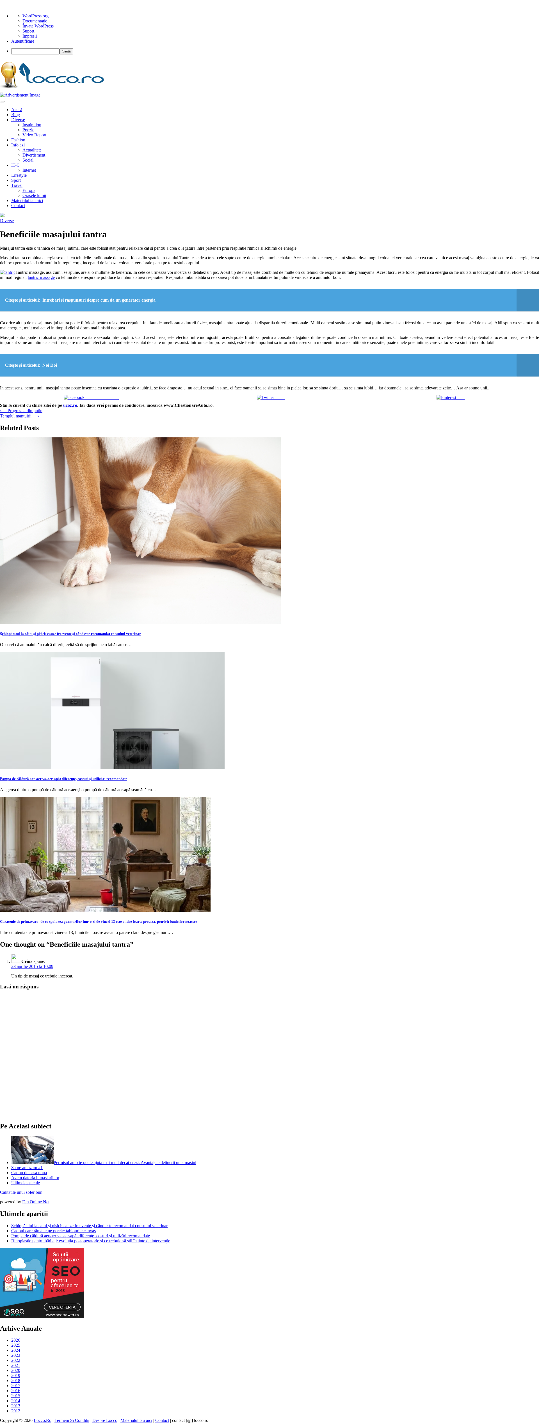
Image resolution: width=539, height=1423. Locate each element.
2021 (15, 1365)
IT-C (15, 165)
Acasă (16, 109)
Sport (16, 180)
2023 (15, 1355)
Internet (29, 170)
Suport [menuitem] (28, 31)
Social (27, 160)
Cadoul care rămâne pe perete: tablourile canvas (53, 1230)
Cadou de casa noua (29, 1172)
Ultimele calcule (25, 1182)
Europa (28, 190)
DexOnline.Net (35, 1201)
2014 (15, 1400)
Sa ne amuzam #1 (27, 1167)
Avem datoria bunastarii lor (35, 1177)
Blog (15, 114)
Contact (18, 205)
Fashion (18, 139)
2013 (15, 1405)
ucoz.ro (70, 405)
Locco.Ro (42, 1420)
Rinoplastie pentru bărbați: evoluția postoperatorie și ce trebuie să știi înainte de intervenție (90, 1240)
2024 (15, 1350)
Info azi (18, 145)
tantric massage (41, 277)
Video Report (34, 134)
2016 (15, 1390)
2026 (15, 1340)
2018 (15, 1380)
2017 (15, 1385)
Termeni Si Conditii (71, 1420)
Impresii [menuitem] (29, 36)
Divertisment (33, 155)
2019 (15, 1375)
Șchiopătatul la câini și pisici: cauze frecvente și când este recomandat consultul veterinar (70, 634)
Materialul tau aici (27, 200)
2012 (15, 1410)
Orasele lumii (34, 195)
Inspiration (31, 124)
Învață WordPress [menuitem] (38, 26)
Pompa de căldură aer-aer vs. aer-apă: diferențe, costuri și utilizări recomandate (63, 779)
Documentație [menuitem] (34, 21)
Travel (16, 185)
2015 (15, 1395)
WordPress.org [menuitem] (35, 15)
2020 (15, 1370)
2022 (15, 1360)
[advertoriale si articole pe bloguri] (42, 1316)
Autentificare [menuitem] (22, 41)
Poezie (28, 129)
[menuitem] (275, 51)
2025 (15, 1345)
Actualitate (32, 150)
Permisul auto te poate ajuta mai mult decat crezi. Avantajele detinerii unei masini (125, 1162)
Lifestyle (19, 175)
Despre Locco (104, 1420)
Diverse (18, 119)
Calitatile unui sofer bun (21, 1192)
